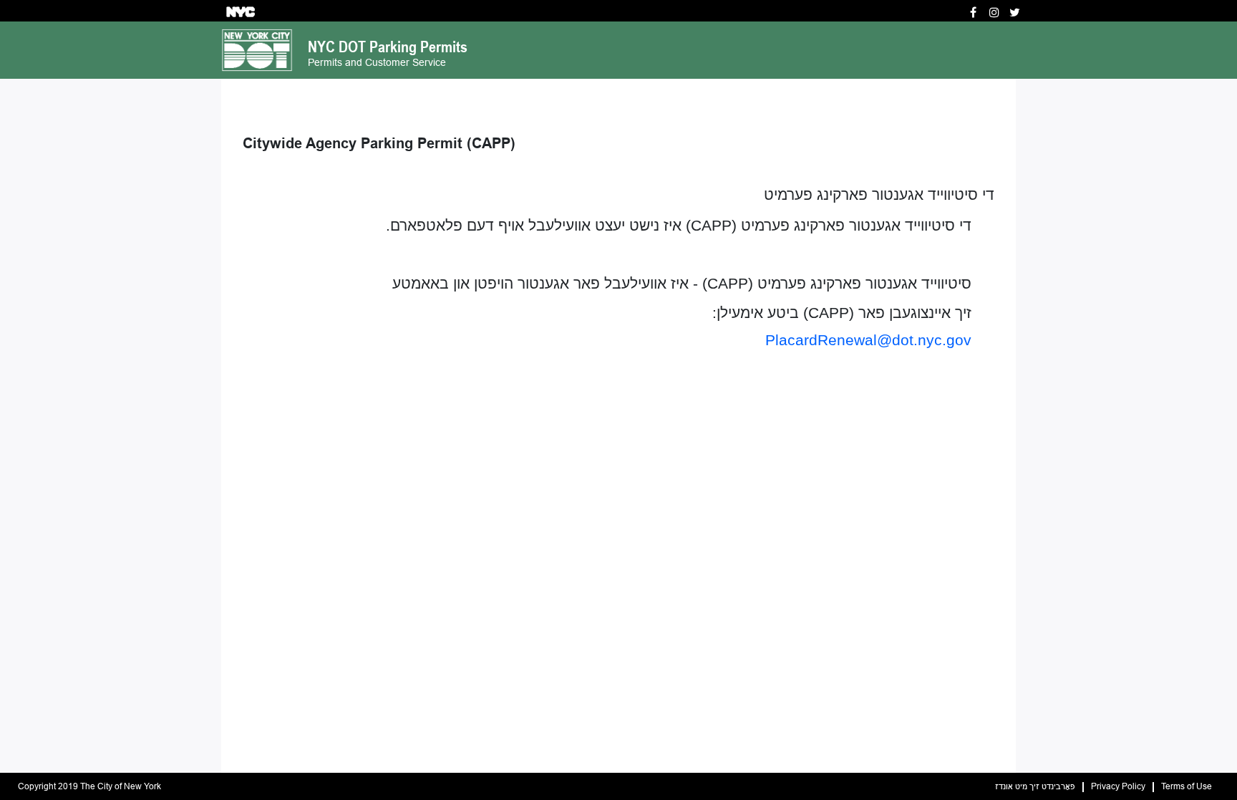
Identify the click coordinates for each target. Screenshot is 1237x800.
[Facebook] (973, 12)
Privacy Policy (1118, 786)
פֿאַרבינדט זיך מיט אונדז (1035, 786)
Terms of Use (1186, 786)
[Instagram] (994, 12)
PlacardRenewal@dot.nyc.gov (868, 340)
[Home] (257, 49)
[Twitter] (1014, 12)
